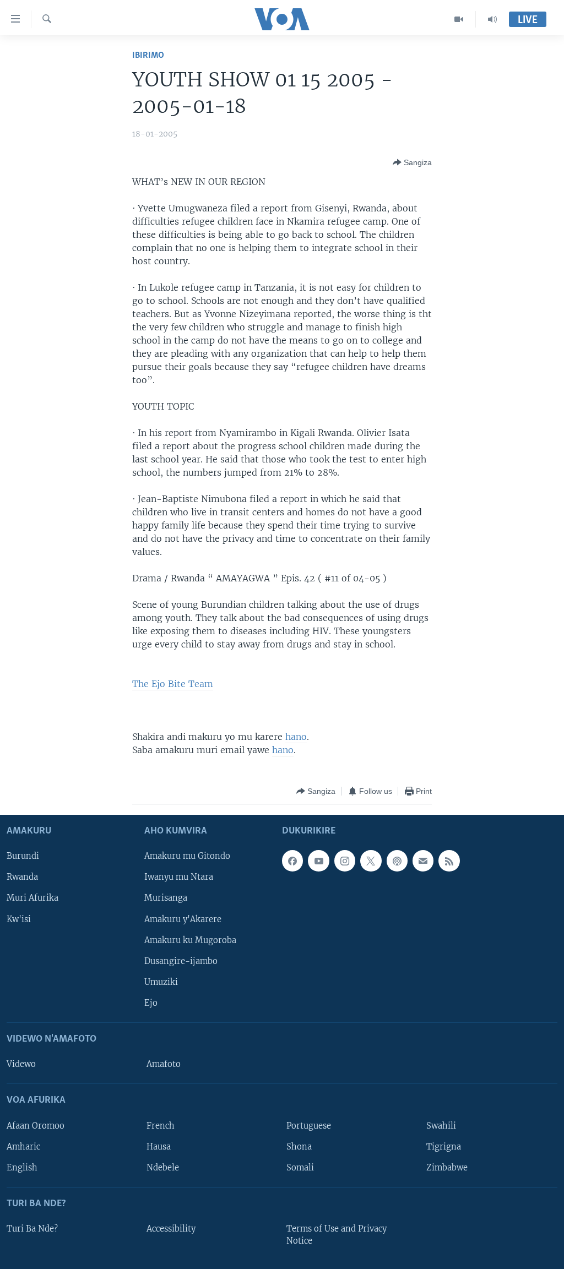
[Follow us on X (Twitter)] (370, 861)
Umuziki (161, 982)
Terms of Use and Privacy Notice (336, 1235)
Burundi (23, 857)
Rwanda (22, 878)
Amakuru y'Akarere (182, 919)
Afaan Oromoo (35, 1126)
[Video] (459, 19)
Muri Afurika (32, 898)
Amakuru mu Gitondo (187, 857)
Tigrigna (443, 1147)
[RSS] (448, 861)
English (22, 1168)
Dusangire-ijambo (181, 961)
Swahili (441, 1126)
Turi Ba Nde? (32, 1229)
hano (296, 736)
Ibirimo (148, 55)
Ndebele (163, 1168)
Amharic (23, 1147)
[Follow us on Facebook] (292, 861)
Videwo (21, 1064)
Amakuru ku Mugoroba (190, 940)
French (161, 1126)
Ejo (151, 1003)
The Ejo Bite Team (172, 683)
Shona (299, 1147)
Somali (300, 1168)
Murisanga (165, 898)
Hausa (159, 1147)
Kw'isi (19, 919)
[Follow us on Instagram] (344, 861)
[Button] (412, 162)
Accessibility (171, 1229)
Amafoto (164, 1064)
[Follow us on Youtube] (318, 861)
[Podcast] (397, 861)
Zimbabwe (447, 1168)
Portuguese (308, 1126)
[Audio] (492, 19)
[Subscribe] (423, 861)
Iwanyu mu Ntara (178, 878)
